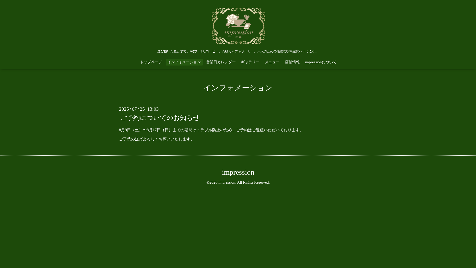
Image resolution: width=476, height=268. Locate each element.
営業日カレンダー (221, 62)
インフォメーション (184, 62)
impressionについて (321, 62)
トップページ (151, 62)
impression (238, 172)
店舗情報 (292, 62)
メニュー (272, 62)
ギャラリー (250, 62)
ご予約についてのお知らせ (160, 117)
